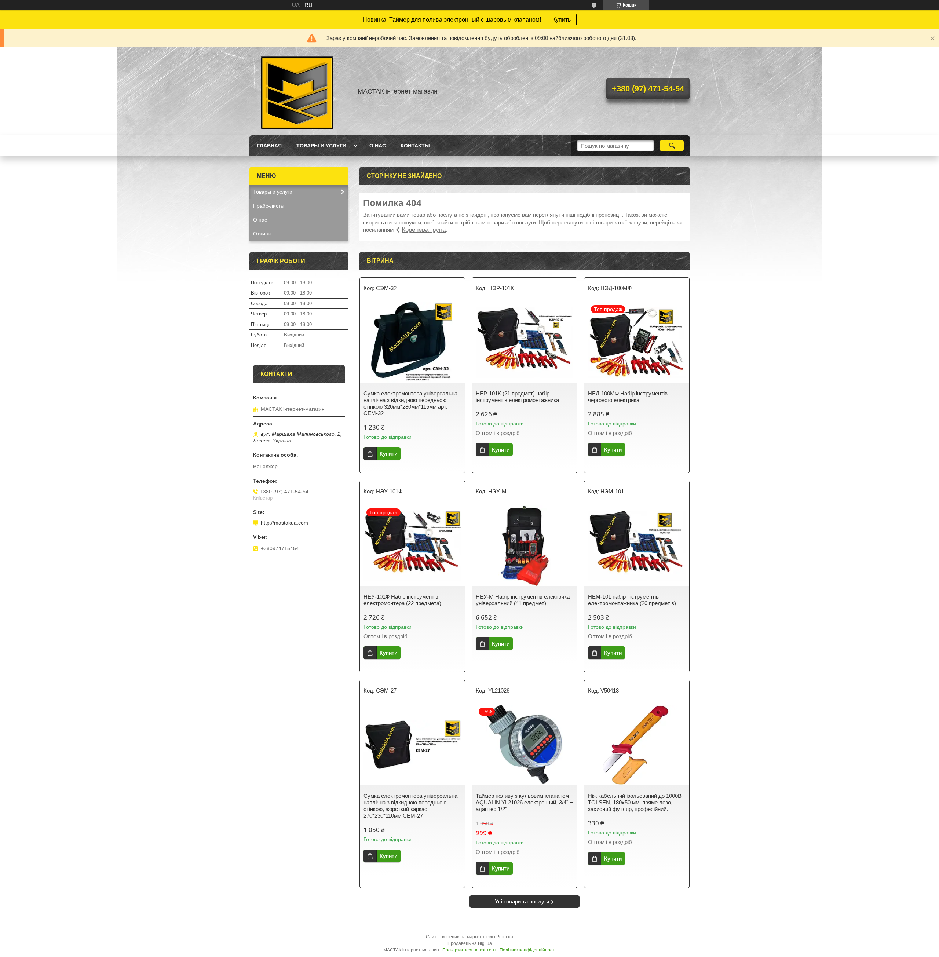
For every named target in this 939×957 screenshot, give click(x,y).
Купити (388, 453)
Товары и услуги (321, 146)
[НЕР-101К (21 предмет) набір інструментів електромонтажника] (524, 342)
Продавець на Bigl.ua (469, 943)
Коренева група (424, 229)
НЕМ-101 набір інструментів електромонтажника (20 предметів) (632, 599)
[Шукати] (672, 145)
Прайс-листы (268, 206)
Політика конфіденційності (528, 950)
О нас (377, 146)
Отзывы (262, 234)
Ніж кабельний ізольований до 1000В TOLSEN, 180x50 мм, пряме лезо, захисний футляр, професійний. (635, 802)
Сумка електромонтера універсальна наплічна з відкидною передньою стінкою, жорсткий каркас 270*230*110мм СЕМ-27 (410, 806)
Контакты (415, 146)
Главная (269, 146)
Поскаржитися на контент (469, 950)
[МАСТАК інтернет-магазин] (297, 91)
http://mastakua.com (284, 523)
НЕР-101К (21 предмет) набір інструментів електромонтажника (517, 396)
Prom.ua (504, 936)
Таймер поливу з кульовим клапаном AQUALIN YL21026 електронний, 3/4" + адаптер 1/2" (524, 802)
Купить (561, 20)
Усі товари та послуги (522, 901)
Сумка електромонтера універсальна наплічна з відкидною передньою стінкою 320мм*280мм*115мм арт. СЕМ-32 (410, 403)
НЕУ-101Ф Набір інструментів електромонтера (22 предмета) (402, 599)
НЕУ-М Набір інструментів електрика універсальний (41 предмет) (523, 599)
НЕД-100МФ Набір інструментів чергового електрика (628, 396)
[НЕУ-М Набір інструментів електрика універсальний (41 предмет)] (524, 545)
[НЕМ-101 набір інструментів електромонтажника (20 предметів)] (637, 545)
